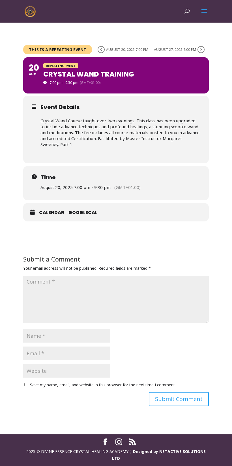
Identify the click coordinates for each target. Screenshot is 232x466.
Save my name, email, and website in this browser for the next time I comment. (103, 384)
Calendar (51, 212)
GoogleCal (82, 212)
